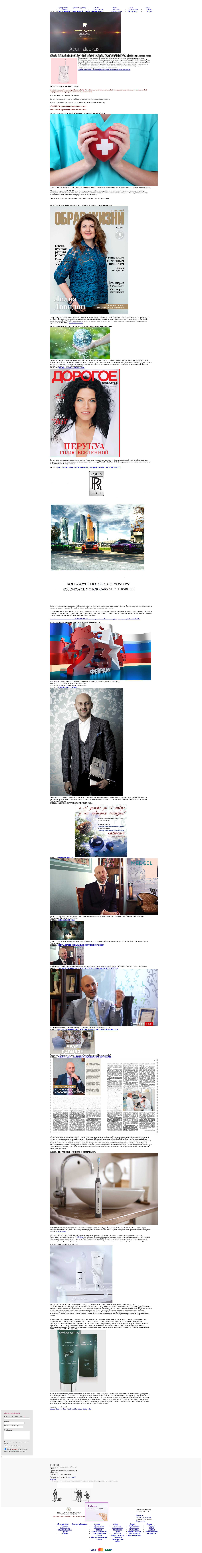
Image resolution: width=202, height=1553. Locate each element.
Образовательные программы (151, 1532)
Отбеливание (133, 9)
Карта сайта (140, 1521)
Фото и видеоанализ (99, 1531)
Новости (65, 1533)
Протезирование (134, 1535)
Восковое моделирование (116, 10)
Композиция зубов (117, 1530)
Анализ (96, 8)
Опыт (131, 8)
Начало (52, 1409)
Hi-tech (149, 11)
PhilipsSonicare (61, 1231)
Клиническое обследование (98, 10)
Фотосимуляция (117, 1535)
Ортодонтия (134, 1530)
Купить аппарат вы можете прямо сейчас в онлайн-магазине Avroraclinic (104, 70)
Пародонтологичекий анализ (99, 1538)
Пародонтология (134, 1531)
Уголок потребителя (143, 1517)
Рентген (99, 1530)
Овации (147, 8)
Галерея (150, 9)
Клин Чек (117, 1533)
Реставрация (132, 11)
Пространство (63, 8)
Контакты (139, 1515)
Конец (85, 1409)
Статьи (151, 1530)
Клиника (65, 9)
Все (90, 1409)
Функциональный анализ (99, 1534)
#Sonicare (80, 1237)
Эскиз (114, 8)
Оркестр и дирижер (79, 8)
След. (80, 1409)
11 (76, 1409)
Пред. (58, 1409)
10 (74, 1409)
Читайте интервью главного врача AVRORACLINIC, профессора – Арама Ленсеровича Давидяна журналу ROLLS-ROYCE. (95, 619)
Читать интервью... (76, 323)
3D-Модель (118, 1537)
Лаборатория (65, 11)
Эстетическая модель (117, 1540)
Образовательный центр (65, 1530)
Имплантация (134, 1533)
